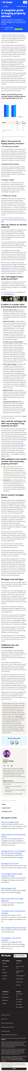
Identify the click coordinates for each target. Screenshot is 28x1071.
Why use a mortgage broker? (10, 822)
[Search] (17, 2)
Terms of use (4, 1019)
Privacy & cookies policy (7, 1023)
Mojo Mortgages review (8, 888)
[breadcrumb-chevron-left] (2, 6)
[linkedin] (11, 765)
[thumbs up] (11, 742)
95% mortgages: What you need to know (13, 927)
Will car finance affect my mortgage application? (12, 899)
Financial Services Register (17, 1058)
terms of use (18, 716)
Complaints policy (5, 1031)
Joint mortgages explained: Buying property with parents (11, 875)
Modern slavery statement (7, 1027)
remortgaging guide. (9, 294)
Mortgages (5, 6)
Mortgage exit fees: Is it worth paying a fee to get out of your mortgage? (13, 852)
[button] (14, 804)
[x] (8, 765)
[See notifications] (21, 2)
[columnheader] (8, 123)
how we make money (10, 1046)
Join (25, 2)
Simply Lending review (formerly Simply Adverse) (13, 835)
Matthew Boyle (8, 761)
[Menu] (2, 2)
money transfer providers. (18, 445)
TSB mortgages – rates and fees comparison (11, 939)
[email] (4, 765)
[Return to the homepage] (8, 2)
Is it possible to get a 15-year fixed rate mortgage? (13, 912)
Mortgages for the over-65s (9, 863)
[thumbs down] (16, 742)
